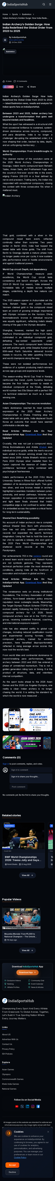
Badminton (26, 14)
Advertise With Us (10, 1039)
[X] (22, 1106)
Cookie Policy (20, 1157)
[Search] (43, 4)
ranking (37, 556)
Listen (9, 87)
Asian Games (8, 1069)
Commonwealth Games (12, 1079)
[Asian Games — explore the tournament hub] (27, 742)
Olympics (6, 1074)
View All (25, 875)
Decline (12, 1172)
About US (6, 1034)
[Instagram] (33, 1106)
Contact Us (7, 1044)
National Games (9, 1089)
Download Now (33, 434)
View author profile (16, 40)
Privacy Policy (8, 1049)
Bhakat (42, 447)
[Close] (48, 1131)
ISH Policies (7, 1054)
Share (33, 87)
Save (21, 87)
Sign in (6, 764)
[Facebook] (38, 1106)
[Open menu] (50, 4)
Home (5, 14)
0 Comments (22, 81)
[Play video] (21, 918)
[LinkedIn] (27, 1106)
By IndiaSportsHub (17, 37)
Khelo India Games (10, 1084)
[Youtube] (17, 1106)
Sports (15, 14)
